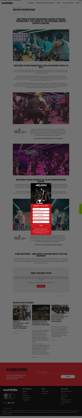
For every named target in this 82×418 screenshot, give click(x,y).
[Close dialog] (50, 184)
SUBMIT (41, 225)
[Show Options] (48, 218)
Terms (40, 231)
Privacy (36, 231)
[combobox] (35, 215)
